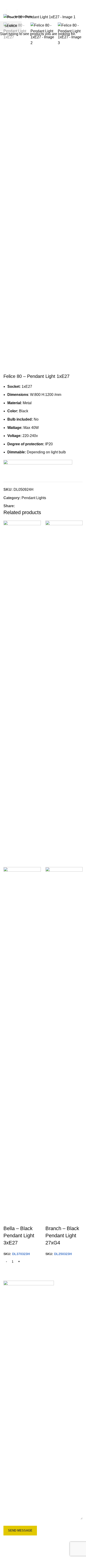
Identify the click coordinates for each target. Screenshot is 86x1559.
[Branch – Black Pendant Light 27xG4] (64, 694)
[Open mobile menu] (5, 4)
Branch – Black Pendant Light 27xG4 (62, 1235)
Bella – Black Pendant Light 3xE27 (18, 1235)
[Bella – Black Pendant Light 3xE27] (22, 694)
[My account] (81, 4)
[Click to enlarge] (12, 11)
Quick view (9, 1219)
